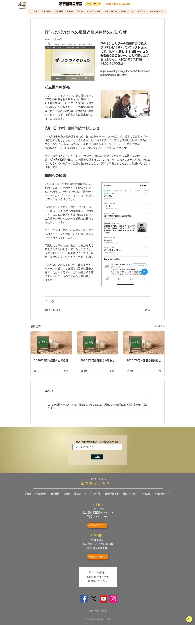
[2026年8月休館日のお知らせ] (51, 342)
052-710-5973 (101, 516)
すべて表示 (160, 326)
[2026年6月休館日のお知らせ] (143, 342)
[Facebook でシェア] (46, 301)
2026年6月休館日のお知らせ (144, 360)
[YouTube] (103, 598)
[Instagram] (113, 598)
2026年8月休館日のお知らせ (51, 360)
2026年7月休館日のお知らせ (97, 360)
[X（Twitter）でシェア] (53, 301)
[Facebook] (84, 598)
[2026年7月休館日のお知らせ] (97, 342)
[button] (34, 11)
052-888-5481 (101, 547)
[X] (94, 598)
